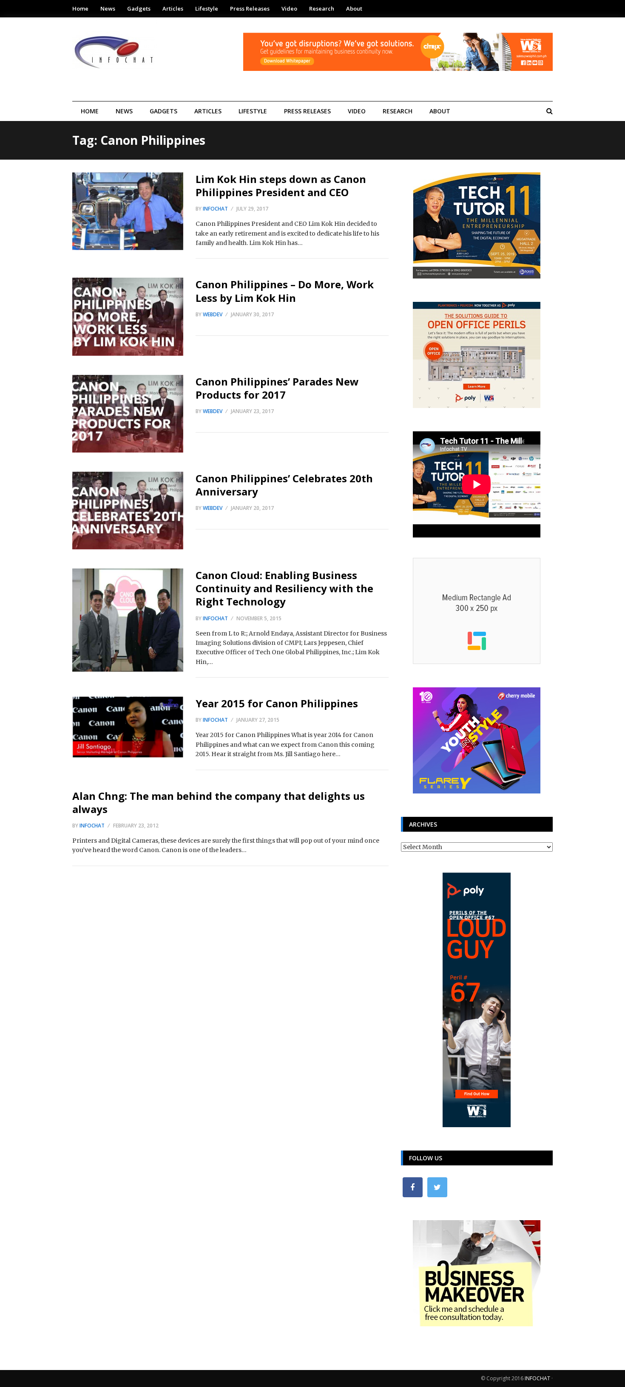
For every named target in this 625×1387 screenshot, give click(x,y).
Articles (172, 8)
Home (80, 8)
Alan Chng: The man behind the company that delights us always (218, 802)
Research (321, 8)
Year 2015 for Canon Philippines (277, 703)
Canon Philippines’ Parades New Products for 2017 (277, 388)
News (107, 8)
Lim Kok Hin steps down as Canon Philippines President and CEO (281, 185)
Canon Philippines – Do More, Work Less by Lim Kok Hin (285, 290)
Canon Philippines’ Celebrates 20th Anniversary (284, 484)
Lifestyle (206, 8)
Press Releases (250, 8)
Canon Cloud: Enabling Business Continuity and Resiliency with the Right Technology (284, 588)
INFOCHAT (537, 1378)
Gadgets (139, 8)
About (354, 8)
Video (289, 8)
